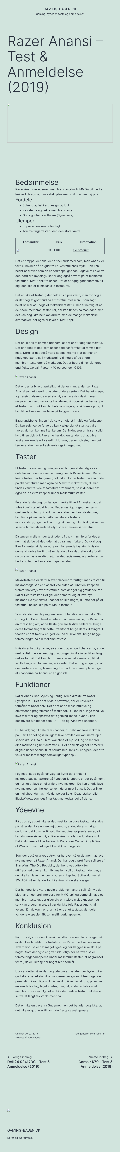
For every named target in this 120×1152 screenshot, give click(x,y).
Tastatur (100, 1033)
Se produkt (81, 250)
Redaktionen (34, 1037)
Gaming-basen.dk (60, 9)
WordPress (25, 1137)
